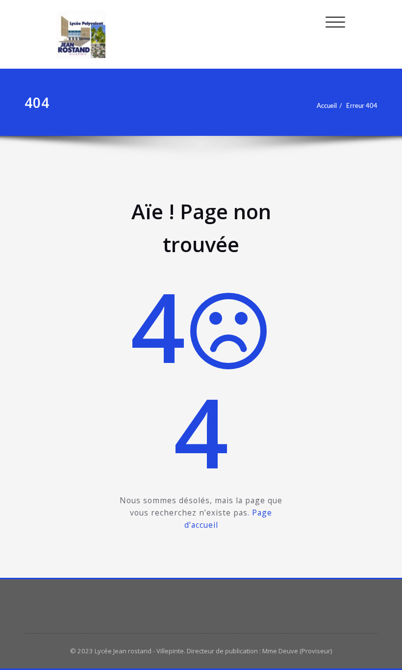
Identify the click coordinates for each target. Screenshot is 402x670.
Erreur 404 (361, 106)
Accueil (327, 106)
